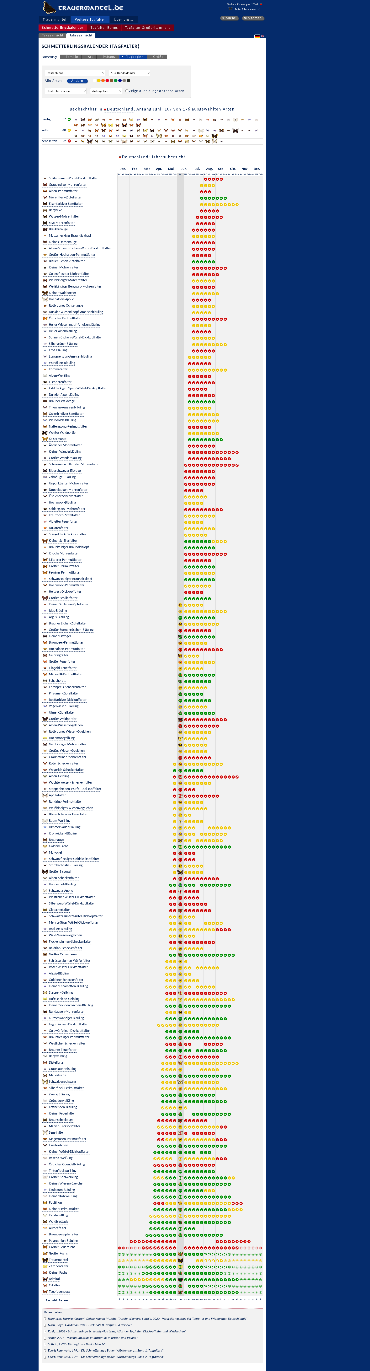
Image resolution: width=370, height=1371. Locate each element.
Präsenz (109, 57)
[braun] (111, 80)
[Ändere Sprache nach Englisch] (263, 36)
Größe (158, 57)
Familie (72, 57)
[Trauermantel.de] (49, 7)
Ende (127, 174)
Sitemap (255, 18)
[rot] (107, 80)
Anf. (119, 174)
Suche (231, 18)
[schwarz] (128, 80)
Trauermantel (54, 20)
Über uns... (124, 20)
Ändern (77, 81)
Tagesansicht (53, 35)
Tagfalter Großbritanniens (148, 28)
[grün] (116, 80)
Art (90, 57)
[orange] (103, 80)
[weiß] (94, 80)
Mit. (123, 174)
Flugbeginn (135, 57)
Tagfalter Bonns (104, 28)
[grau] (124, 80)
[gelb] (99, 80)
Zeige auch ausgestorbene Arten (156, 91)
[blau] (120, 80)
